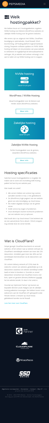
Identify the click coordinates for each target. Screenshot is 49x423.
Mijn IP (40, 389)
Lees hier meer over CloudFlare (15, 303)
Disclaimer (24, 389)
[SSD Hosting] (24, 80)
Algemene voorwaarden (10, 389)
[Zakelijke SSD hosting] (24, 129)
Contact (33, 389)
